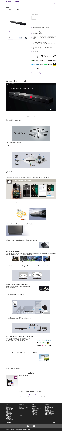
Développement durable (47, 414)
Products (15, 2)
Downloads (20, 2)
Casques (7, 415)
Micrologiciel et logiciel (34, 413)
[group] (10, 37)
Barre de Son (17, 401)
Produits (14, 401)
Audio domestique (10, 401)
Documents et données (34, 414)
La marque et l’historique (48, 412)
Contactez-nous (34, 406)
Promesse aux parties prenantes (49, 411)
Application (34, 76)
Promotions (29, 2)
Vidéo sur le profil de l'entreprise (49, 407)
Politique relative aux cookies (26, 429)
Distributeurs (40, 1)
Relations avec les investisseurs (49, 413)
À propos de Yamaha (47, 404)
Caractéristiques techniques (43, 11)
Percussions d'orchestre (9, 413)
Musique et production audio (9, 408)
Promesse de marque (47, 408)
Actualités (20, 410)
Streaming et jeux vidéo (8, 418)
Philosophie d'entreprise (48, 410)
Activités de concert (21, 408)
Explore (24, 2)
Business (54, 1)
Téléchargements (52, 11)
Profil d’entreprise (47, 406)
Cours (19, 406)
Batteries (7, 410)
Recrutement (46, 409)
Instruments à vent (8, 411)
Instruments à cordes (8, 412)
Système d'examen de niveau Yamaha (23, 407)
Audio (6, 401)
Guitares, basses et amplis (9, 409)
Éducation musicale (21, 404)
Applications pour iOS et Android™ (10, 419)
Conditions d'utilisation (12, 429)
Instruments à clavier (8, 407)
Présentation (34, 11)
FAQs (32, 407)
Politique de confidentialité (19, 429)
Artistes (20, 413)
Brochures (33, 411)
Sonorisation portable (8, 416)
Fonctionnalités (27, 76)
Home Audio (16, 1)
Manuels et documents (34, 412)
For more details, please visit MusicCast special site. (13, 142)
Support (44, 1)
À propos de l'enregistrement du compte (36, 408)
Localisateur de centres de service (36, 409)
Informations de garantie (35, 410)
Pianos (6, 406)
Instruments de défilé (8, 414)
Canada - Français (50, 1)
